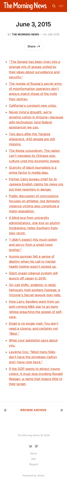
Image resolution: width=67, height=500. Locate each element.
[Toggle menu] (61, 6)
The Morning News (25, 34)
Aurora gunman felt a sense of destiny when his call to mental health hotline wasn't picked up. (33, 261)
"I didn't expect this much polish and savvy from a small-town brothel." (33, 245)
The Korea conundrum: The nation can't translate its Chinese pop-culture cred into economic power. (34, 156)
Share (32, 46)
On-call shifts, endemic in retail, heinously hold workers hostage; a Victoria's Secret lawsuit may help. (35, 290)
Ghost (40, 475)
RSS (33, 458)
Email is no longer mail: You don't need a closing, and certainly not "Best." (33, 328)
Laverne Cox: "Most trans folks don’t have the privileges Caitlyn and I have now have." (33, 357)
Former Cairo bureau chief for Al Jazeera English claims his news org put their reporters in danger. (36, 184)
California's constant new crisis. (33, 105)
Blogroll (33, 464)
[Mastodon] (36, 446)
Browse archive (33, 410)
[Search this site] (54, 6)
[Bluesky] (30, 446)
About (33, 453)
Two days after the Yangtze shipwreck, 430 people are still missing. (32, 139)
